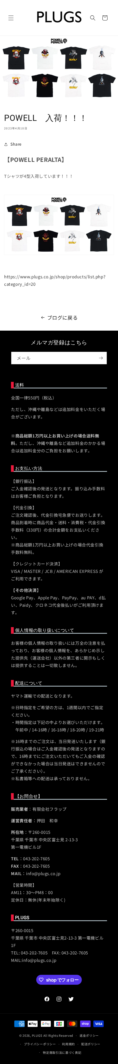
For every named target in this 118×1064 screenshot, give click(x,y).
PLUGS (37, 1035)
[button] (11, 18)
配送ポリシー (90, 1044)
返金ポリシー (89, 1035)
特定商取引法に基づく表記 (62, 1052)
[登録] (101, 358)
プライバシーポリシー (40, 1044)
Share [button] (16, 144)
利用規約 (68, 1044)
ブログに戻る (62, 317)
